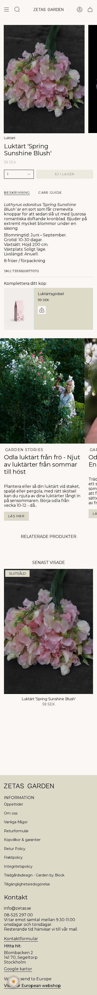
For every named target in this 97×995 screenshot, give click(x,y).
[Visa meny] (6, 9)
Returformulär (16, 831)
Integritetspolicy (18, 866)
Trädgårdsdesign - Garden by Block (34, 875)
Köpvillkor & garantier (22, 839)
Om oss (10, 813)
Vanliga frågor (16, 822)
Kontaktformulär (21, 938)
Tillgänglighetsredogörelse (27, 884)
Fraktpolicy (13, 857)
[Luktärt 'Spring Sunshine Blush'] (48, 631)
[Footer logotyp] (29, 786)
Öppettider (13, 804)
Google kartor (18, 969)
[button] (13, 982)
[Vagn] (90, 9)
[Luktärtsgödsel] (19, 309)
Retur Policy (14, 848)
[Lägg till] (42, 310)
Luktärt (9, 138)
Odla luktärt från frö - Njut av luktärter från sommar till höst (42, 464)
